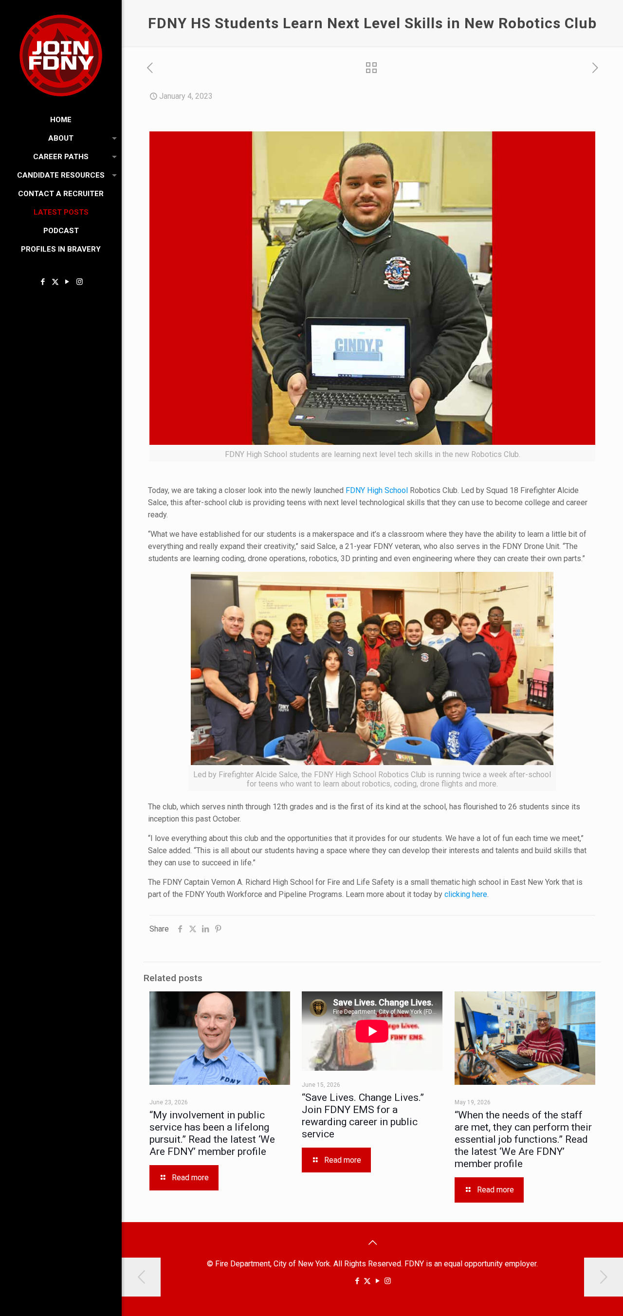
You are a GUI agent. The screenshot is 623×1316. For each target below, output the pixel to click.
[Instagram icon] (79, 281)
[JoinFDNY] (61, 55)
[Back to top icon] (372, 1242)
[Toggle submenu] (112, 138)
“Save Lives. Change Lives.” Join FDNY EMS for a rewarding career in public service (363, 1116)
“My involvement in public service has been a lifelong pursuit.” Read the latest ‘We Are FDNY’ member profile (212, 1133)
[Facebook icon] (43, 281)
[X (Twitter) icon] (55, 281)
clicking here (465, 894)
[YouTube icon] (67, 281)
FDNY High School (376, 490)
